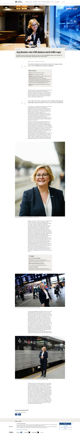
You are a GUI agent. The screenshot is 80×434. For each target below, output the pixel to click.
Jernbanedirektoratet (18, 4)
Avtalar (39, 1)
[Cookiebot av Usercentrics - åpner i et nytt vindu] (11, 432)
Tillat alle (65, 423)
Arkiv (28, 4)
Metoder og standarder (46, 1)
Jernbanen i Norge (28, 1)
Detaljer (42, 432)
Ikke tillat (65, 428)
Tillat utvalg (65, 426)
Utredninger (35, 1)
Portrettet (32, 4)
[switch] (29, 432)
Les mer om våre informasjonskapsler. (22, 429)
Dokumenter (57, 1)
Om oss (52, 1)
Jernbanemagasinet (24, 4)
